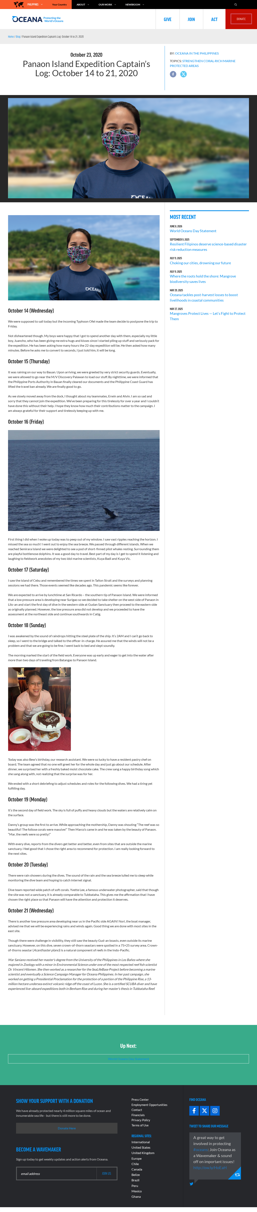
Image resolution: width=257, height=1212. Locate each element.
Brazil (135, 1180)
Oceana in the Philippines (197, 53)
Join (191, 19)
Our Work (105, 4)
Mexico (137, 1191)
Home (11, 36)
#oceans (200, 1149)
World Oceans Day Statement (193, 231)
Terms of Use (140, 1125)
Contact (137, 1110)
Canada (137, 1169)
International (141, 1142)
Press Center (140, 1099)
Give (167, 19)
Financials (138, 1115)
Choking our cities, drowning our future (200, 263)
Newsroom (132, 4)
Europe (137, 1158)
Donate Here (67, 1128)
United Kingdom (143, 1153)
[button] (173, 74)
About (81, 4)
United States (141, 1147)
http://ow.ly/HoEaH (210, 1167)
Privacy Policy (141, 1120)
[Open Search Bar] (237, 4)
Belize (136, 1175)
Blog (18, 36)
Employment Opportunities (149, 1105)
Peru (135, 1186)
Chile (135, 1164)
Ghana (136, 1196)
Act (214, 19)
